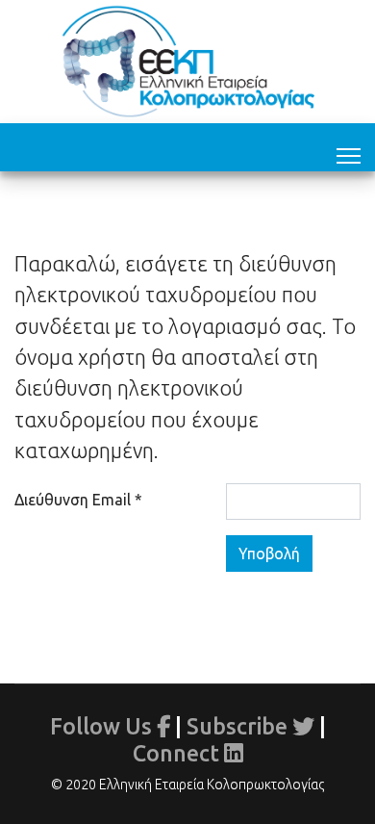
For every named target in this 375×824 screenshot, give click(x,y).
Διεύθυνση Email (78, 499)
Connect (178, 752)
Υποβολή (269, 553)
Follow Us (103, 725)
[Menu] (349, 152)
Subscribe (239, 725)
